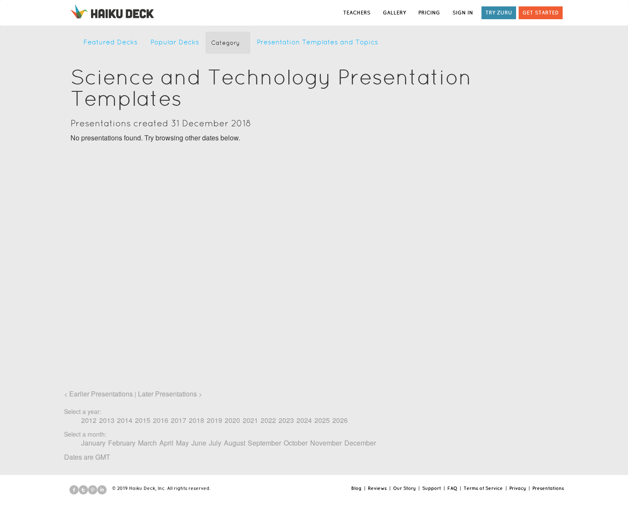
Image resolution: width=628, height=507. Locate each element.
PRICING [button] (429, 12)
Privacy (517, 488)
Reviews (377, 488)
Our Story (404, 488)
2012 (89, 420)
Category (225, 42)
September (264, 443)
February (121, 443)
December (360, 443)
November (326, 443)
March (147, 443)
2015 (142, 420)
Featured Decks (110, 42)
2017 (178, 420)
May (182, 443)
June (198, 443)
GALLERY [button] (394, 12)
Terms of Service (483, 488)
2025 (322, 420)
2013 (106, 420)
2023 (286, 420)
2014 (124, 420)
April (166, 443)
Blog (356, 488)
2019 (214, 420)
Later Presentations (167, 394)
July (215, 443)
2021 (250, 420)
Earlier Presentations (101, 394)
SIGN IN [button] (462, 12)
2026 (340, 420)
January (93, 443)
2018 (196, 420)
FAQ (452, 488)
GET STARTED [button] (540, 12)
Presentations (548, 488)
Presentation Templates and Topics (317, 42)
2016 (160, 420)
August (234, 443)
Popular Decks (174, 42)
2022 (268, 420)
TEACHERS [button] (356, 12)
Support (431, 488)
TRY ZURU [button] (498, 12)
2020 (232, 420)
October (296, 443)
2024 (304, 420)
